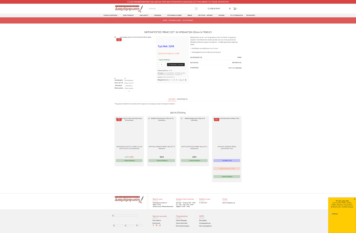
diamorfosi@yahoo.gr (228, 203)
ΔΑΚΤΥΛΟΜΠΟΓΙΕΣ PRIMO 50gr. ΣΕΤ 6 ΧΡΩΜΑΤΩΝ (194, 147)
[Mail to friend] (179, 80)
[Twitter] (170, 80)
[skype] (185, 80)
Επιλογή (228, 141)
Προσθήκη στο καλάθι (176, 64)
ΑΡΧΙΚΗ (165, 20)
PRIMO (165, 77)
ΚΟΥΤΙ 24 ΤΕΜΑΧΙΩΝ (235, 68)
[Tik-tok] (160, 225)
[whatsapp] (183, 80)
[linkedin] (181, 80)
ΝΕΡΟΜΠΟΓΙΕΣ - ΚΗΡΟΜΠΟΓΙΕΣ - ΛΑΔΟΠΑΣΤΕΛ (170, 74)
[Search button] (196, 8)
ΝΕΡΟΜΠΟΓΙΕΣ (171, 77)
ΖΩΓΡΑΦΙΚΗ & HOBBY (175, 20)
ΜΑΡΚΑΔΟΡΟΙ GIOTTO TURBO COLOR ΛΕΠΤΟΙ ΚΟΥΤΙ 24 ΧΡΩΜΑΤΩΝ (129, 147)
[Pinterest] (176, 80)
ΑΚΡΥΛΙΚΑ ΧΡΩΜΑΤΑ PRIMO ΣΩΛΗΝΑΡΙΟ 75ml (227, 147)
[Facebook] (172, 80)
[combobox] (171, 8)
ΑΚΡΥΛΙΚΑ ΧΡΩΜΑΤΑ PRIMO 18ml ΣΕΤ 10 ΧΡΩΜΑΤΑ (162, 147)
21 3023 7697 (203, 203)
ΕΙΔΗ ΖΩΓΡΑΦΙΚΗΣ (188, 20)
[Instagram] (156, 225)
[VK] (174, 80)
